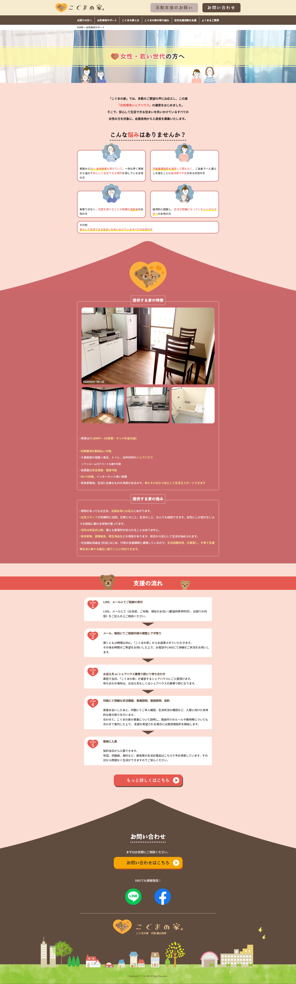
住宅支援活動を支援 (185, 20)
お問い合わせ (221, 7)
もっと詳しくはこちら (148, 780)
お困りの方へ (84, 20)
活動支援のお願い (174, 7)
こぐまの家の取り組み (156, 20)
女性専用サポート (107, 20)
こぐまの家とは (130, 20)
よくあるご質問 (210, 20)
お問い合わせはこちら (148, 863)
